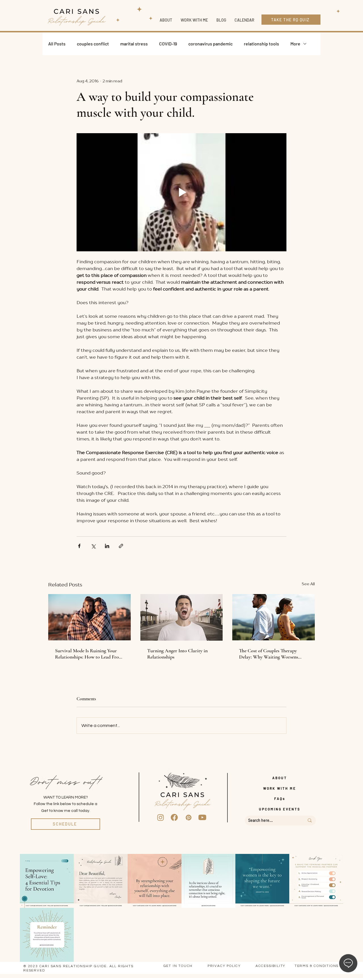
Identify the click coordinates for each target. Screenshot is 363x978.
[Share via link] (121, 546)
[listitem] (47, 881)
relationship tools (261, 43)
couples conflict (93, 43)
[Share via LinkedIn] (107, 546)
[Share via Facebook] (79, 546)
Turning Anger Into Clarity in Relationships (177, 653)
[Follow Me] (160, 817)
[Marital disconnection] (273, 617)
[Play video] (181, 192)
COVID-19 (168, 43)
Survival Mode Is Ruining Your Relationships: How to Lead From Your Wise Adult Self (89, 653)
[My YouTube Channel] (202, 817)
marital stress (134, 43)
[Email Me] (188, 817)
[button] (194, 20)
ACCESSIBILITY (270, 966)
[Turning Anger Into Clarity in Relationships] (181, 617)
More (295, 43)
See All (308, 583)
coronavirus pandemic (210, 43)
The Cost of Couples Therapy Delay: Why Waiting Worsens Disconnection (268, 653)
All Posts (57, 43)
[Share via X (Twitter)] (93, 546)
